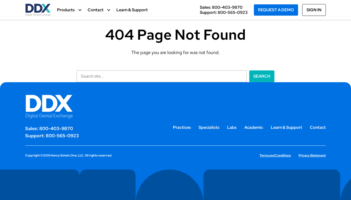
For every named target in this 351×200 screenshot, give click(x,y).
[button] (69, 10)
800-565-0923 (233, 12)
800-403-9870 (227, 7)
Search (261, 76)
